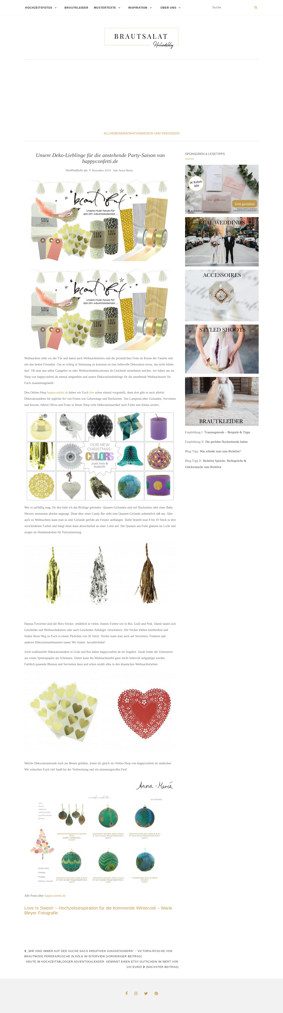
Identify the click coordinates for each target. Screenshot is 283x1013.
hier (91, 392)
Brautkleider (76, 7)
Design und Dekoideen (161, 133)
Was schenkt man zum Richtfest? (220, 451)
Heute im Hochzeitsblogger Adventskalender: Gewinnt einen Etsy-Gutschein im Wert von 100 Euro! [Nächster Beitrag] (102, 964)
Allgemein (112, 133)
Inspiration (137, 7)
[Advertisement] (141, 95)
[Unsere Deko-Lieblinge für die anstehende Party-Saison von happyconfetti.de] (100, 220)
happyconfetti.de (57, 392)
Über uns (168, 7)
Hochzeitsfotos (38, 7)
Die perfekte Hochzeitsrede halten (226, 441)
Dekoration (131, 133)
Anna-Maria (126, 170)
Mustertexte (105, 7)
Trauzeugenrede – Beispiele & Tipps (227, 432)
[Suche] (256, 7)
